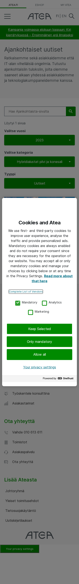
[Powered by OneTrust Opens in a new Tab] (59, 379)
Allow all (39, 354)
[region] (39, 292)
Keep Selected (39, 328)
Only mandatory (39, 341)
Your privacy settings (39, 367)
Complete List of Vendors (26, 291)
